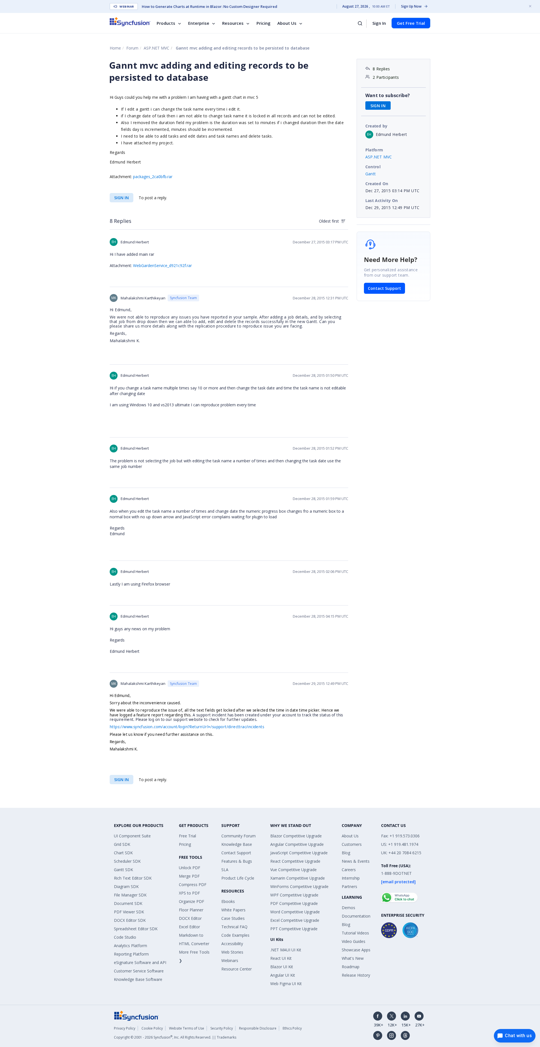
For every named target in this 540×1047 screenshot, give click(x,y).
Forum (132, 48)
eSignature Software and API (140, 962)
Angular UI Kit (282, 975)
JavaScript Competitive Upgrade (299, 852)
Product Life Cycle (237, 878)
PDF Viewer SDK (129, 911)
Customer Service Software (139, 971)
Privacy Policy (124, 1028)
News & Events (356, 861)
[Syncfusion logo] (130, 21)
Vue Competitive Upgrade (293, 869)
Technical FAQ (234, 926)
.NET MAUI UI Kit (285, 949)
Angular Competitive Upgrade (297, 844)
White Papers (233, 910)
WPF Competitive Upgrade (294, 895)
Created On (376, 183)
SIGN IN (121, 197)
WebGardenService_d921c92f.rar (162, 265)
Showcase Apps (356, 949)
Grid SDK (122, 844)
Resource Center (236, 969)
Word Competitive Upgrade (295, 911)
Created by (376, 126)
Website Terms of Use (186, 1028)
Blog (346, 852)
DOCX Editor (190, 918)
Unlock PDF (189, 867)
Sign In (379, 23)
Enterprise (198, 23)
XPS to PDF (189, 893)
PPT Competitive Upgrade (294, 928)
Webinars (229, 960)
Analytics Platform (130, 945)
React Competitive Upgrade (295, 861)
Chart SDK (123, 852)
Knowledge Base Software (138, 979)
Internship (351, 878)
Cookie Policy (152, 1028)
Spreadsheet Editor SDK (136, 928)
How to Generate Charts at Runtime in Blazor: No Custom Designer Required (209, 6)
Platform (374, 150)
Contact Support (384, 288)
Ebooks (228, 901)
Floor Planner (191, 910)
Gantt (370, 173)
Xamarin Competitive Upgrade (297, 878)
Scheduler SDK (127, 861)
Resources (233, 23)
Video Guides (353, 941)
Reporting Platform (131, 954)
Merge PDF (189, 876)
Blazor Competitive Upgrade (296, 836)
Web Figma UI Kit (286, 983)
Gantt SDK (123, 869)
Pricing (263, 23)
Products (166, 23)
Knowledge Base (236, 844)
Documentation (356, 916)
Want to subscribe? (387, 95)
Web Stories (232, 952)
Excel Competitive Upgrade (294, 920)
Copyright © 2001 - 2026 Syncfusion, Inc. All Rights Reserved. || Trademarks (175, 1037)
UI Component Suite (132, 836)
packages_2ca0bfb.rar (152, 176)
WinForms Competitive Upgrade (299, 886)
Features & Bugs (236, 861)
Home (115, 48)
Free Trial (187, 836)
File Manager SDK (130, 895)
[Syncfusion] (136, 1015)
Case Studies (233, 918)
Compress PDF (192, 884)
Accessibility (232, 943)
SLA (224, 869)
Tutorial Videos (355, 933)
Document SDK (128, 903)
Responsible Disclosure (257, 1028)
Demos (348, 907)
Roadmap (350, 966)
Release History (356, 975)
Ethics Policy (292, 1028)
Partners (349, 886)
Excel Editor (189, 926)
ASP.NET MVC (156, 48)
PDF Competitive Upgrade (294, 903)
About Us (286, 23)
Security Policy (221, 1028)
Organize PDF (191, 901)
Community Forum (238, 836)
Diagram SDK (126, 886)
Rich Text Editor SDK (133, 878)
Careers (349, 869)
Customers (352, 844)
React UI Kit (281, 958)
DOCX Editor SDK (130, 920)
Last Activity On (381, 200)
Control (373, 166)
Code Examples (235, 935)
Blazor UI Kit (281, 966)
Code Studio (125, 937)
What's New (353, 958)
